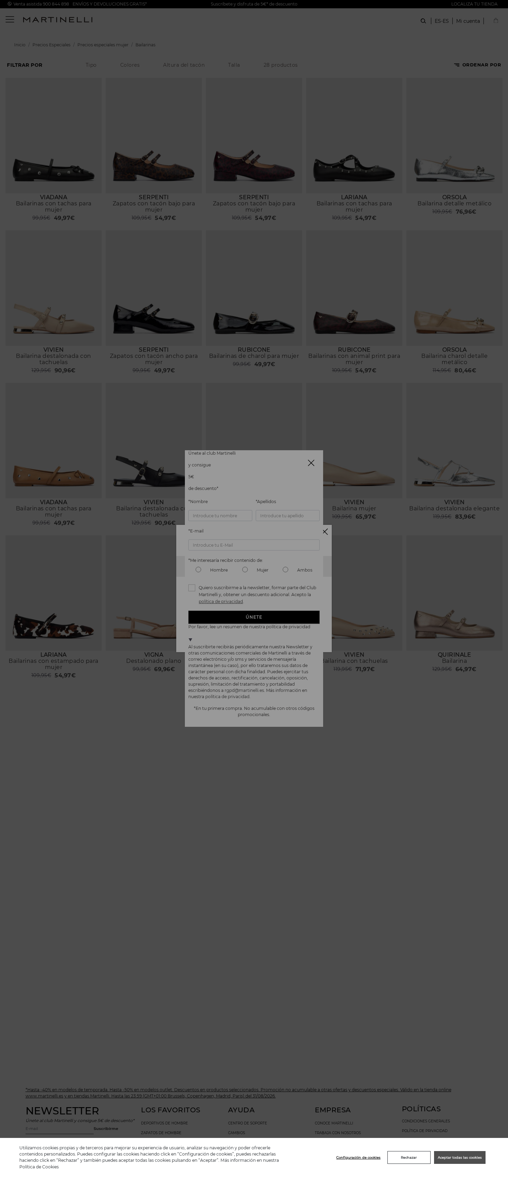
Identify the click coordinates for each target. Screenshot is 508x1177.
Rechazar (409, 1157)
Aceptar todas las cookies (460, 1157)
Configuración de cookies (358, 1157)
